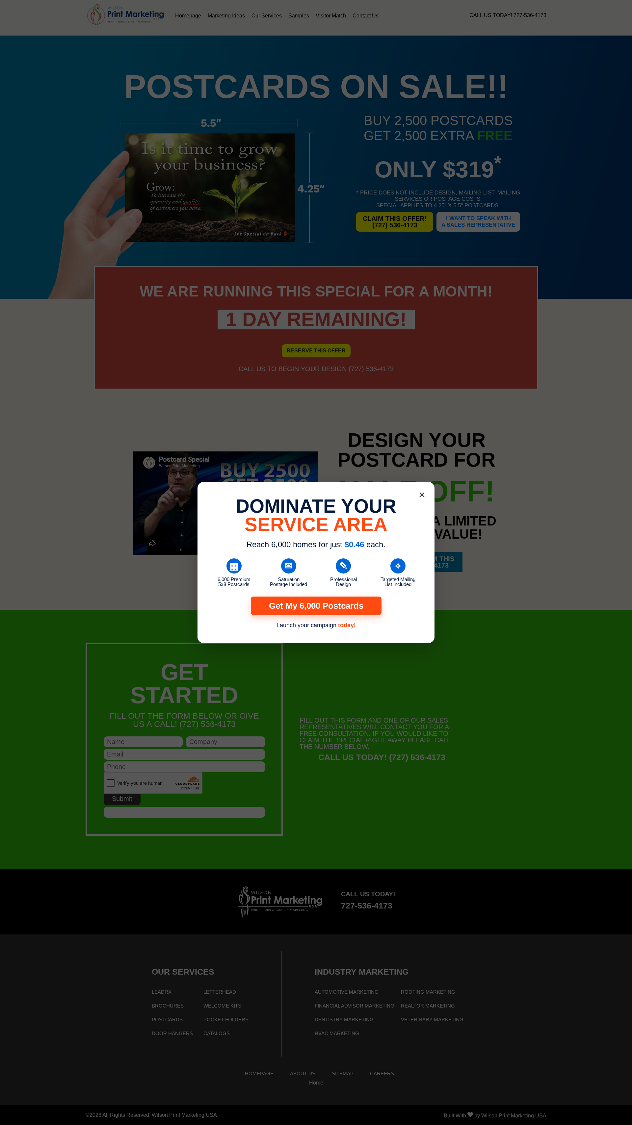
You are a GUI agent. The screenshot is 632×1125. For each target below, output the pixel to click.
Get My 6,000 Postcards (316, 606)
